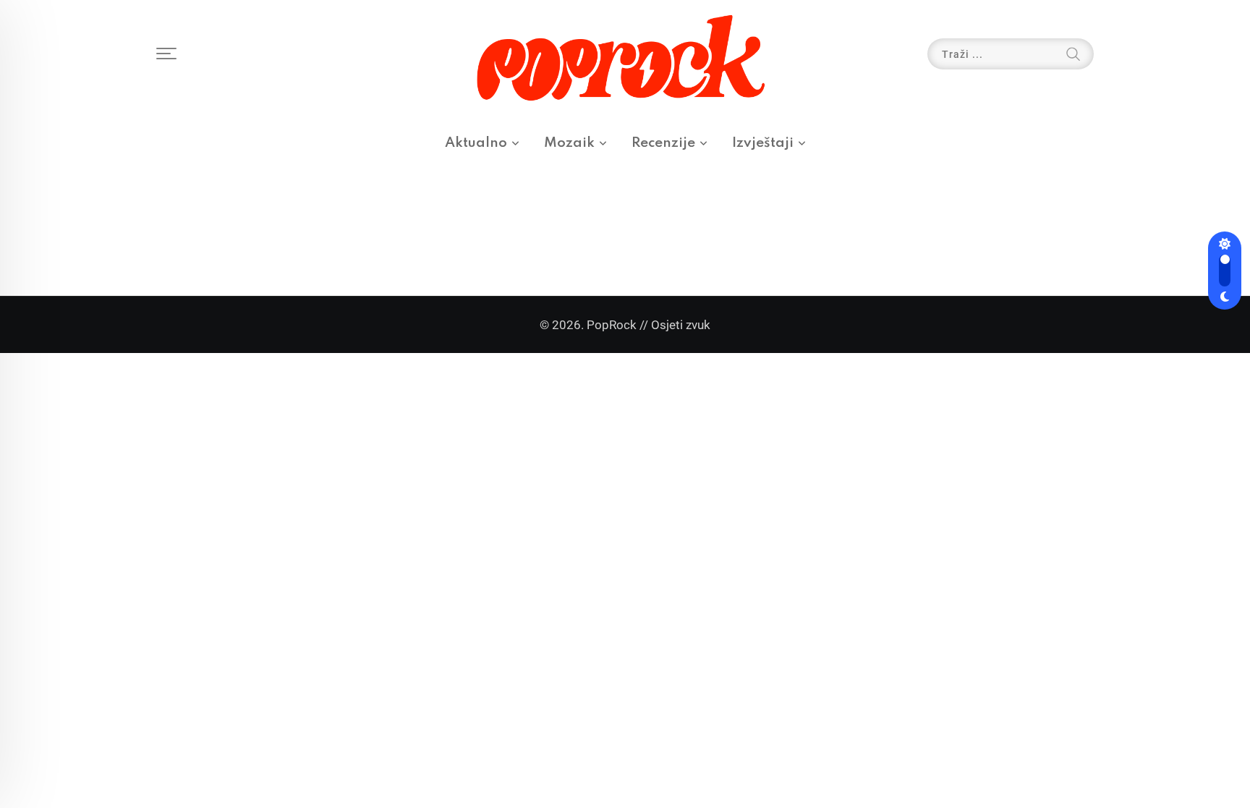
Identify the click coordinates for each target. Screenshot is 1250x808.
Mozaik (569, 143)
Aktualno (476, 143)
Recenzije (663, 143)
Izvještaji (763, 143)
